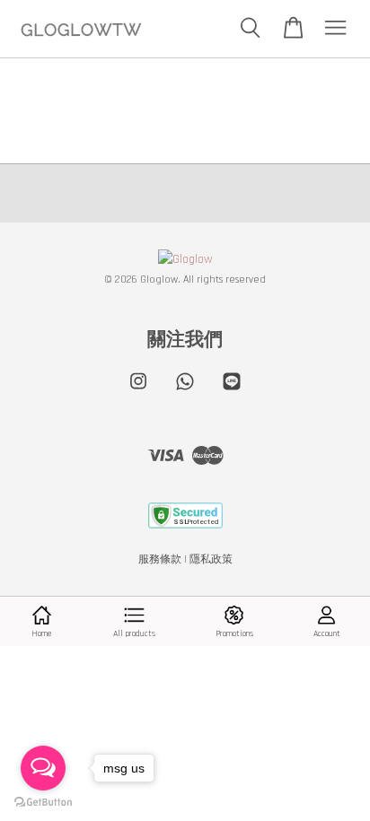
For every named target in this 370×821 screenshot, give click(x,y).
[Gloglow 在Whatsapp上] (185, 390)
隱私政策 (211, 559)
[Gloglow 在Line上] (231, 390)
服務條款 (159, 559)
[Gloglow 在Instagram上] (138, 390)
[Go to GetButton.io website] (43, 802)
